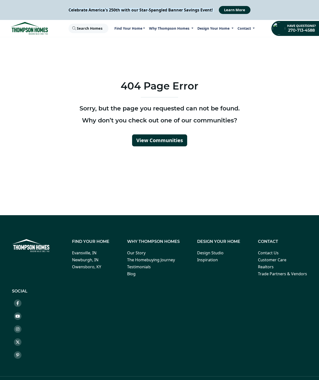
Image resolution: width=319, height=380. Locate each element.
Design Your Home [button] (214, 28)
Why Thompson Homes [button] (169, 28)
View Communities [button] (159, 140)
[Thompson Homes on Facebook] (19, 303)
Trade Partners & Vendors (282, 274)
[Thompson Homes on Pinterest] (19, 355)
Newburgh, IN (85, 260)
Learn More (234, 9)
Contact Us (268, 253)
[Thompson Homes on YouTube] (19, 316)
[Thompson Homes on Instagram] (19, 329)
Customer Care (272, 260)
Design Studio (210, 253)
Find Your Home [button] (128, 28)
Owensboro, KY (86, 267)
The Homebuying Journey (151, 260)
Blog (131, 274)
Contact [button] (245, 28)
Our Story (136, 253)
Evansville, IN (84, 253)
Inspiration (207, 260)
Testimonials (139, 267)
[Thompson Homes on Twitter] (19, 342)
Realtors (266, 267)
